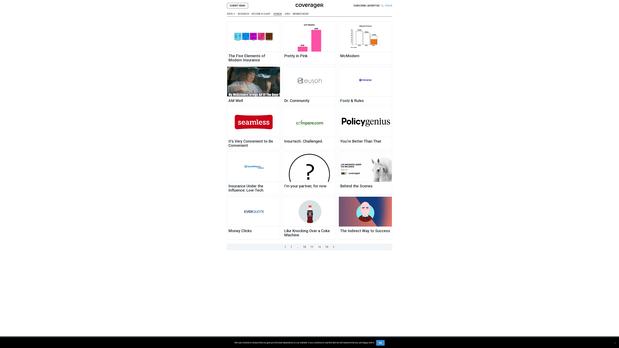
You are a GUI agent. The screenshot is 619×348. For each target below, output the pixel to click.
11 (311, 246)
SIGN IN (388, 5)
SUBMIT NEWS (237, 5)
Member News (301, 14)
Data (230, 14)
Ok (380, 343)
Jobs (287, 14)
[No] (615, 342)
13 (326, 246)
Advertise (373, 5)
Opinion (277, 14)
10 (304, 246)
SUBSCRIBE (360, 5)
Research (243, 14)
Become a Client (261, 14)
